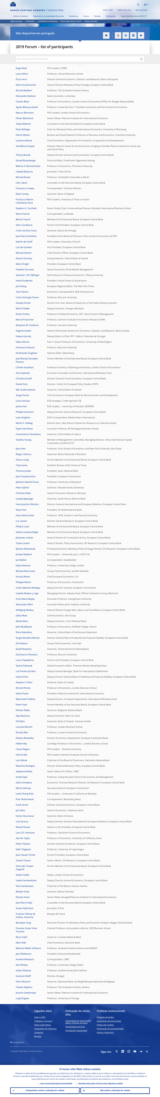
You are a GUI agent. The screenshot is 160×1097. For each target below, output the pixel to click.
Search (138, 5)
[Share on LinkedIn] (133, 35)
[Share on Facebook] (125, 35)
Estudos (97, 16)
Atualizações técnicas (75, 1027)
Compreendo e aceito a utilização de (45, 1090)
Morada (37, 1037)
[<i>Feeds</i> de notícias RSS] (147, 1051)
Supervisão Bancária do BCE (132, 16)
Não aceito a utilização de (115, 1090)
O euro (86, 16)
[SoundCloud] (141, 1051)
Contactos (38, 1033)
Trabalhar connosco (43, 1021)
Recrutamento (141, 10)
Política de (105, 1025)
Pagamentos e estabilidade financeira (48, 16)
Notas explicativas (42, 1025)
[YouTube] (134, 1051)
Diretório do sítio (18, 1042)
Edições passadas (90, 21)
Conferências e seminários (47, 21)
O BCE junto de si (124, 10)
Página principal (16, 21)
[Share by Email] (141, 35)
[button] (142, 4)
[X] (116, 1051)
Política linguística (105, 1033)
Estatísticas (73, 16)
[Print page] (106, 35)
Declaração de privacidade (109, 1021)
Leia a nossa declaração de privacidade (56, 1083)
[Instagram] (128, 1051)
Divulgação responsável (76, 1031)
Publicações (111, 16)
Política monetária (20, 16)
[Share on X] (118, 35)
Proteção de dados (105, 1017)
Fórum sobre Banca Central (71, 21)
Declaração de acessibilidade (110, 1029)
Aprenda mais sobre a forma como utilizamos (100, 1083)
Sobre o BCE (108, 10)
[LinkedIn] (122, 1051)
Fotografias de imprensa (45, 1029)
